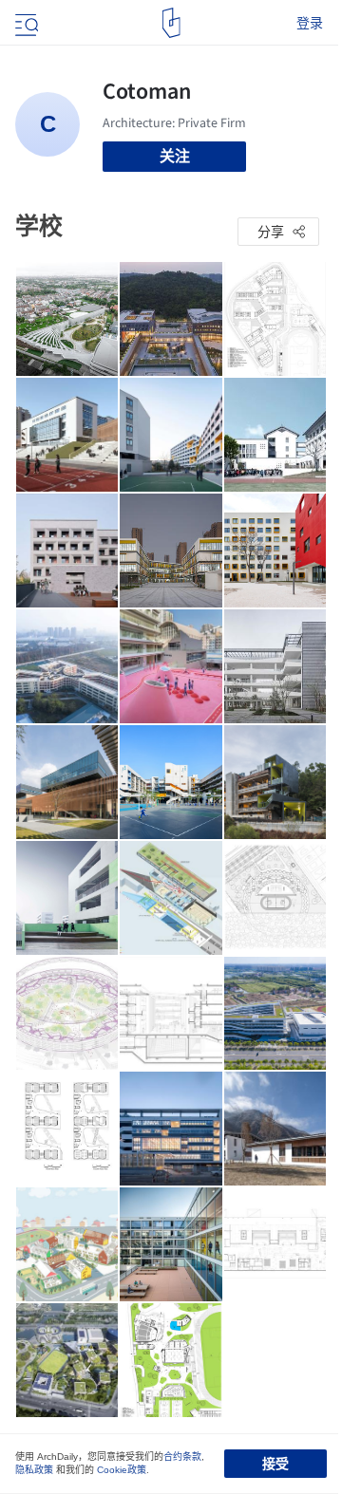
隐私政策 (34, 1470)
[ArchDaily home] (171, 23)
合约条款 (182, 1456)
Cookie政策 (121, 1470)
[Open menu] (24, 22)
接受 (275, 1463)
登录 (309, 22)
